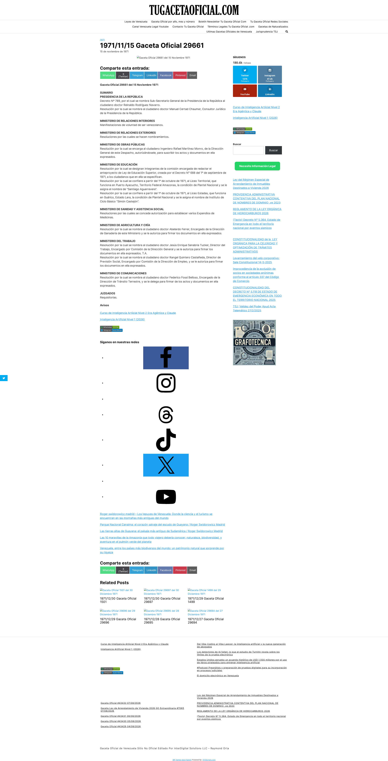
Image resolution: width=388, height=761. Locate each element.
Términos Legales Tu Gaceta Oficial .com (230, 26)
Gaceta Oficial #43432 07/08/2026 (121, 703)
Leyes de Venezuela (136, 21)
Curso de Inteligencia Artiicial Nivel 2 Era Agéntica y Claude (138, 313)
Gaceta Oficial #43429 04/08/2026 (121, 726)
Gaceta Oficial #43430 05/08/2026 (121, 721)
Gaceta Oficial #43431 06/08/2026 (121, 716)
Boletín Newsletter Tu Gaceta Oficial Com (222, 21)
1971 (102, 39)
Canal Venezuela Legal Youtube (150, 26)
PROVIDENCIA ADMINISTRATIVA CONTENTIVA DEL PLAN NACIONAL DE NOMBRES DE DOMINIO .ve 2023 (256, 198)
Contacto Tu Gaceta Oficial (188, 26)
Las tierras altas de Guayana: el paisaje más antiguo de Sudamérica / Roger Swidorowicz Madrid (161, 531)
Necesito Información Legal (257, 166)
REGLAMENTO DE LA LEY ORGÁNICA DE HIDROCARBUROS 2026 (233, 711)
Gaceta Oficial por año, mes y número (173, 21)
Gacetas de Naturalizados (273, 26)
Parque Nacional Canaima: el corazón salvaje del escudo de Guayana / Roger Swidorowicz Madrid (162, 524)
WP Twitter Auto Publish (182, 760)
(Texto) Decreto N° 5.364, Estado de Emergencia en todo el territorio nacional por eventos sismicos (256, 224)
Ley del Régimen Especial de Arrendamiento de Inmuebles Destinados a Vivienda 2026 (251, 183)
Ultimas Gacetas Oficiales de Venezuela (229, 31)
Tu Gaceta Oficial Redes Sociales (269, 21)
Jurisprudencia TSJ (267, 31)
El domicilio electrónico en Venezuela (218, 675)
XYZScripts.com (209, 760)
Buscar (237, 144)
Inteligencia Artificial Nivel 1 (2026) (122, 319)
